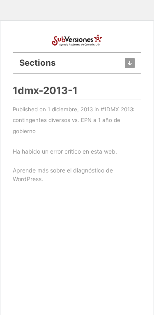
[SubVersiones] (77, 39)
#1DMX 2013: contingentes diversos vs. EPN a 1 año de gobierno (74, 120)
